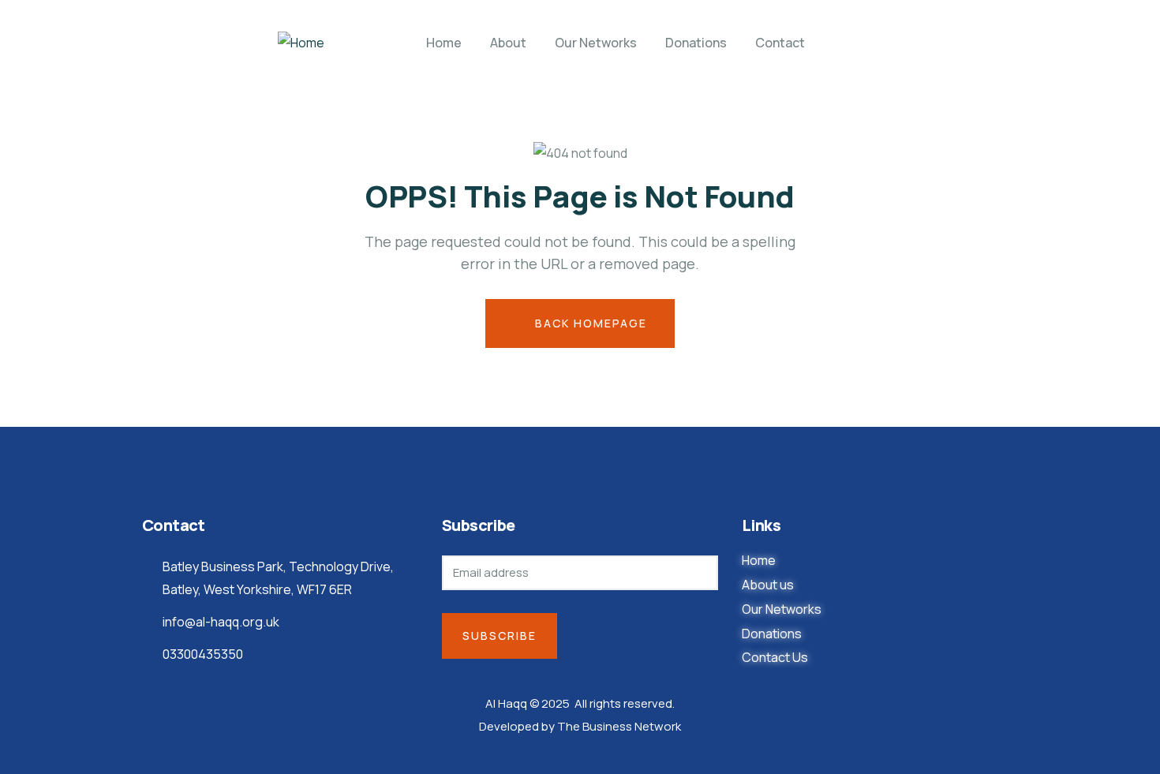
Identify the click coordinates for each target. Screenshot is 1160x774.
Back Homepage (589, 323)
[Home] (301, 43)
